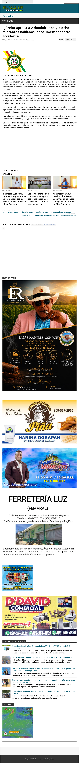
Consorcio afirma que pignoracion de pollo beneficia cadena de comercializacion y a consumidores (38, 198)
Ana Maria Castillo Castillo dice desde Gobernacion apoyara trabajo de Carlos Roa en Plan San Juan (63, 198)
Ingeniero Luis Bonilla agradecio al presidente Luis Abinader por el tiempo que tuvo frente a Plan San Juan (14, 198)
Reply (5, 40)
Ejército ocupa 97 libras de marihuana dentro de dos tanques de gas (49, 215)
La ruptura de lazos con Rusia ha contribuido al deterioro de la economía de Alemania (36, 212)
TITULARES (7, 21)
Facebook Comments (49, 224)
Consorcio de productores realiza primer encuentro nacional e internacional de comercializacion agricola (43, 681)
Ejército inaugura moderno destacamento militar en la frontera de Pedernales (43, 657)
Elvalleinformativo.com (39, 759)
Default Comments (37, 224)
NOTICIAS (12, 40)
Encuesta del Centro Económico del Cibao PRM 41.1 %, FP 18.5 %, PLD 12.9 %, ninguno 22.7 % (41, 647)
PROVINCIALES (20, 40)
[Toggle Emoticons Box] (3, 228)
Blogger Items (50, 759)
